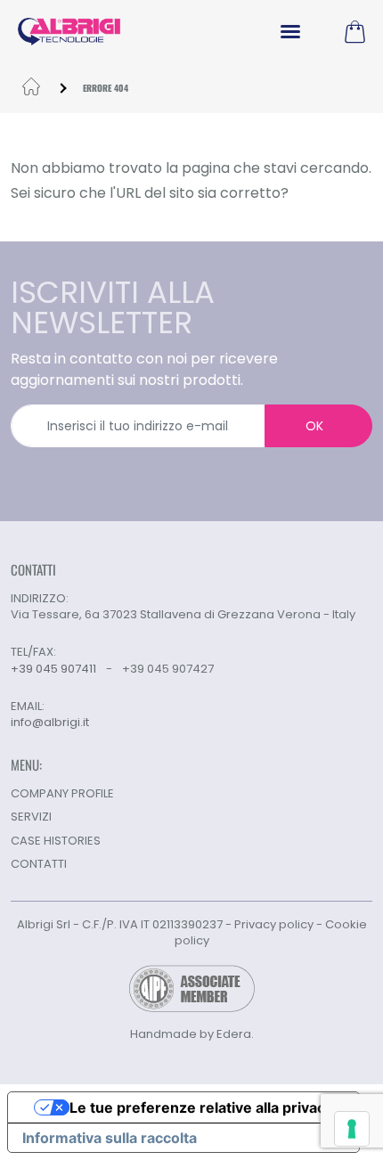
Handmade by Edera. (192, 1033)
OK (314, 426)
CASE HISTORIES (56, 840)
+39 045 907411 (53, 668)
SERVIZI (31, 816)
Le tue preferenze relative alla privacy (201, 1107)
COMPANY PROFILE (62, 793)
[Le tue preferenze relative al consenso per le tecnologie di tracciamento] (352, 1129)
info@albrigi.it (50, 723)
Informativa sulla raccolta (109, 1138)
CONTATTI (39, 863)
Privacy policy (274, 924)
